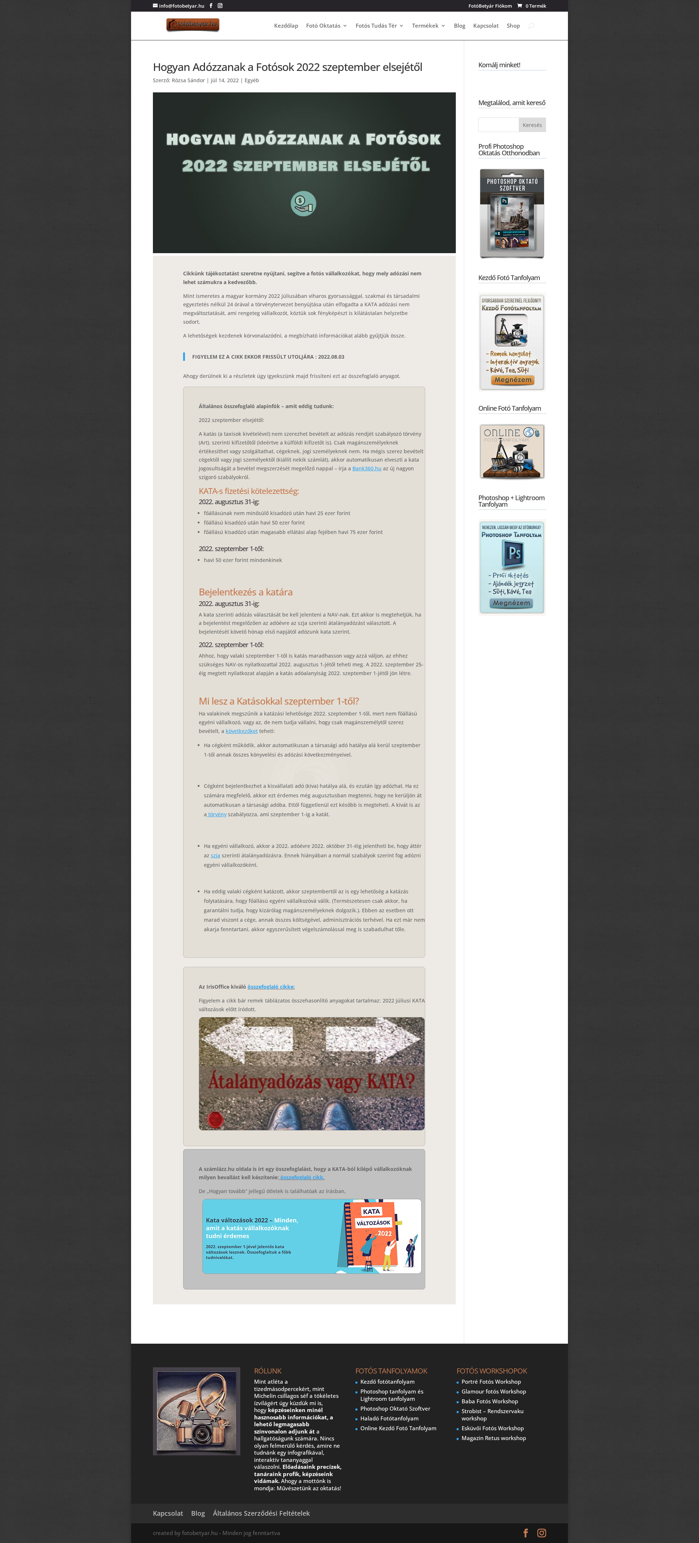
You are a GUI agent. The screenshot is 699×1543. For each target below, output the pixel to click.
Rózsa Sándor (188, 80)
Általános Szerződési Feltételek (261, 1513)
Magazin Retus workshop (494, 1438)
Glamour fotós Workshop (494, 1391)
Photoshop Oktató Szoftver (395, 1408)
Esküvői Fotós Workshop (493, 1428)
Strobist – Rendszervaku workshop (493, 1414)
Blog (459, 26)
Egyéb (252, 80)
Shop (513, 26)
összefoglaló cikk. (302, 1177)
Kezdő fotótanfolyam (387, 1381)
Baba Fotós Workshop (490, 1401)
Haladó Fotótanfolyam (389, 1418)
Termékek (425, 26)
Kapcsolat (486, 26)
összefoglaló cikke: (271, 986)
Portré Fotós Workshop (491, 1381)
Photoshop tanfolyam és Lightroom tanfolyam (391, 1395)
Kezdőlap (286, 26)
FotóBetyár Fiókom (490, 6)
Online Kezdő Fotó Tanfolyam (398, 1428)
